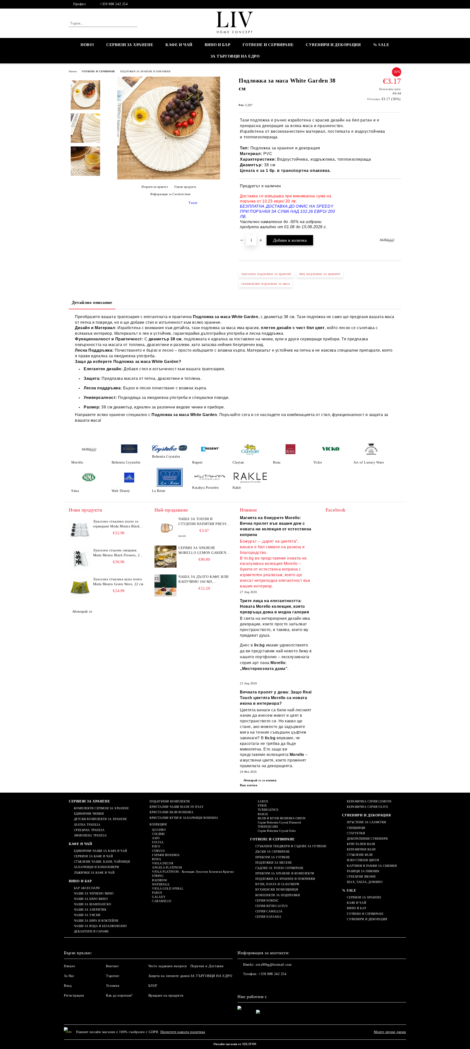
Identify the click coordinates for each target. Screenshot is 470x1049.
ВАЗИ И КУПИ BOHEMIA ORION (282, 818)
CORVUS (158, 851)
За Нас (69, 976)
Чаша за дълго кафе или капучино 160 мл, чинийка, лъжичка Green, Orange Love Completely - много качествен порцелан (203, 579)
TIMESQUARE (268, 826)
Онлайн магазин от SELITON (235, 1044)
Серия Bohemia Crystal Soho (277, 831)
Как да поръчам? (119, 995)
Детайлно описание (92, 302)
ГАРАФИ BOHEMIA (166, 855)
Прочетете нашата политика (182, 1032)
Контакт (112, 966)
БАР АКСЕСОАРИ (87, 888)
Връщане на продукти (166, 995)
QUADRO (159, 830)
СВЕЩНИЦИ (356, 828)
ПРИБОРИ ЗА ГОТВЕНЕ (272, 857)
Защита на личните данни (169, 976)
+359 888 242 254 (114, 4)
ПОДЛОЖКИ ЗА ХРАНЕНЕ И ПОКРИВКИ (145, 71)
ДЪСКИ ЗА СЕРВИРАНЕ (272, 851)
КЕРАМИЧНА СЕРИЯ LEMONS (369, 801)
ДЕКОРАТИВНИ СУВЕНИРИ (367, 838)
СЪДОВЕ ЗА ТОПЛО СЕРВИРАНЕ (279, 868)
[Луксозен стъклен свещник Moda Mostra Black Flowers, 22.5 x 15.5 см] (80, 559)
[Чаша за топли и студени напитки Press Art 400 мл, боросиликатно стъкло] (165, 528)
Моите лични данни (390, 1032)
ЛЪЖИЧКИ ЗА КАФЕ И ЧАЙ (94, 872)
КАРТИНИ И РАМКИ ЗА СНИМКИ (372, 866)
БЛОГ (153, 986)
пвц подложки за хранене (320, 274)
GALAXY (158, 897)
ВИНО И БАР (218, 45)
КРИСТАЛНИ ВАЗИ (361, 844)
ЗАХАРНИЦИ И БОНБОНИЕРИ (96, 867)
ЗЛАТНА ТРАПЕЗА (87, 824)
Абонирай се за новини (259, 780)
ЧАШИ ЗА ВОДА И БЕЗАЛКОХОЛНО (100, 926)
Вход (67, 986)
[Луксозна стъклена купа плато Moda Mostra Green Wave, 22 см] (80, 588)
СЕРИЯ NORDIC (267, 900)
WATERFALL (161, 884)
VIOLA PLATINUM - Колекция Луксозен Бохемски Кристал (193, 871)
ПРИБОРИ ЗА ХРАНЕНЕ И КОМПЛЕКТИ (284, 873)
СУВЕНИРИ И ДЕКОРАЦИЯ (333, 45)
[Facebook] (398, 4)
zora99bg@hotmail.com (274, 964)
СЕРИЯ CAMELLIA (268, 911)
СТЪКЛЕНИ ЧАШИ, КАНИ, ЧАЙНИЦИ (102, 861)
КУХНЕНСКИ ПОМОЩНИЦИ (276, 889)
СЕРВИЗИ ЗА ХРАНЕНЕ (129, 45)
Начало (73, 71)
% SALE (381, 45)
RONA (156, 859)
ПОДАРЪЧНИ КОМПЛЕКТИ (170, 801)
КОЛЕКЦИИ (158, 824)
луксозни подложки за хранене (266, 274)
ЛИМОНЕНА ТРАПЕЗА (90, 835)
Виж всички (249, 785)
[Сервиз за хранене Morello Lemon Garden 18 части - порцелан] (165, 557)
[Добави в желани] (397, 207)
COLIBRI (158, 834)
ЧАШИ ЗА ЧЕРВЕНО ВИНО (94, 893)
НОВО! (87, 45)
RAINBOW (159, 880)
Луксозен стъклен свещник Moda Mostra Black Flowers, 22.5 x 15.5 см (118, 553)
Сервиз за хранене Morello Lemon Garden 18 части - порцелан (202, 550)
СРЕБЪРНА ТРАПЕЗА (89, 830)
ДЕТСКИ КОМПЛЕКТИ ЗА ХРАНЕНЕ (100, 819)
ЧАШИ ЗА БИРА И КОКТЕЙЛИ (96, 920)
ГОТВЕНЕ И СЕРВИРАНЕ (268, 45)
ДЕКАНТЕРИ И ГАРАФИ (91, 931)
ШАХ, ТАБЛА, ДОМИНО (365, 882)
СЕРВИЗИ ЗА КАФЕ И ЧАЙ (93, 856)
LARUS (263, 801)
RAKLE (263, 814)
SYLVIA (158, 842)
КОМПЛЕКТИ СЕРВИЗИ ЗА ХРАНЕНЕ (101, 808)
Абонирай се (82, 611)
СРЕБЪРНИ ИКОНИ (361, 876)
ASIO (156, 838)
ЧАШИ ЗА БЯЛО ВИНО (91, 899)
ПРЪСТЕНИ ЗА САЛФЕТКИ (366, 822)
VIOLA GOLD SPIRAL (167, 888)
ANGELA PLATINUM (167, 867)
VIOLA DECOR (162, 863)
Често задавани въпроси (167, 966)
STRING (158, 876)
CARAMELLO (162, 901)
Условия (112, 986)
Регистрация (74, 995)
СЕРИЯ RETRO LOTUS (271, 906)
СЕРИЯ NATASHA (268, 916)
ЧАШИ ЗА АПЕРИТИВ (90, 909)
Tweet (193, 203)
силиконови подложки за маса (265, 284)
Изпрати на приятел (154, 187)
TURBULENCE (268, 809)
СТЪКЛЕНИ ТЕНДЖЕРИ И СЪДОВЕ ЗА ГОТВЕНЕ (290, 846)
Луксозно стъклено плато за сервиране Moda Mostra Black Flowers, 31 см (116, 524)
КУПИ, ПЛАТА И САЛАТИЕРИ (277, 884)
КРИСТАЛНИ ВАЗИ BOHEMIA (171, 812)
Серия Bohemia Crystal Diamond (279, 822)
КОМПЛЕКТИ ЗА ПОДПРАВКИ (277, 895)
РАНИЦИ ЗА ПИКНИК (363, 871)
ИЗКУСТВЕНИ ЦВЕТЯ (363, 860)
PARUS (157, 892)
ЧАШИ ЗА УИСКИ (87, 915)
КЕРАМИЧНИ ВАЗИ (361, 849)
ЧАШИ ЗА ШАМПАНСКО (92, 904)
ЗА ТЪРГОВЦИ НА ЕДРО (235, 56)
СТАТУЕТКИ (356, 833)
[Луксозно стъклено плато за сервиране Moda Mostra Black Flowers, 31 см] (80, 530)
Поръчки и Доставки (207, 966)
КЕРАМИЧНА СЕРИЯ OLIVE (367, 807)
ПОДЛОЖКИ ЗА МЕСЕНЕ (273, 862)
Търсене (112, 976)
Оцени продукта (185, 187)
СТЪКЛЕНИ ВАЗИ (360, 855)
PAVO (156, 846)
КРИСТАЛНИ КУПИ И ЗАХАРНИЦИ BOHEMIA (184, 818)
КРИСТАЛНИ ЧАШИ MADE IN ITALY (177, 807)
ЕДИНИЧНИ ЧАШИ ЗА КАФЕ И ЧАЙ (100, 851)
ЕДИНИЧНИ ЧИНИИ (89, 813)
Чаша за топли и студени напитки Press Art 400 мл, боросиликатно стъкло (202, 521)
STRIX (262, 805)
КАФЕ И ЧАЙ (178, 45)
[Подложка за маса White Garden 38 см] (168, 178)
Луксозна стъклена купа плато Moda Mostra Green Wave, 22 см (118, 581)
